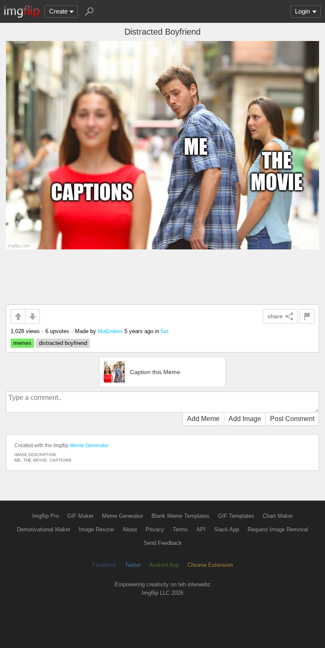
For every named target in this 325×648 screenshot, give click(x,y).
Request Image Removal (278, 529)
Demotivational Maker (43, 529)
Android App (164, 565)
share (275, 316)
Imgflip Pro (45, 516)
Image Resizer (96, 529)
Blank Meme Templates (180, 516)
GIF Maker (80, 516)
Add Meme (203, 418)
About (130, 529)
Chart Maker (278, 516)
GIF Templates (236, 516)
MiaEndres (110, 331)
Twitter (133, 565)
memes (22, 343)
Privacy (155, 529)
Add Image (245, 418)
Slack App (226, 529)
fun (164, 331)
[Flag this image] (307, 316)
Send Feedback (162, 543)
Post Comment (292, 418)
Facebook (104, 565)
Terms (180, 529)
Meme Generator (89, 445)
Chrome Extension (210, 565)
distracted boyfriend (63, 343)
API (201, 529)
